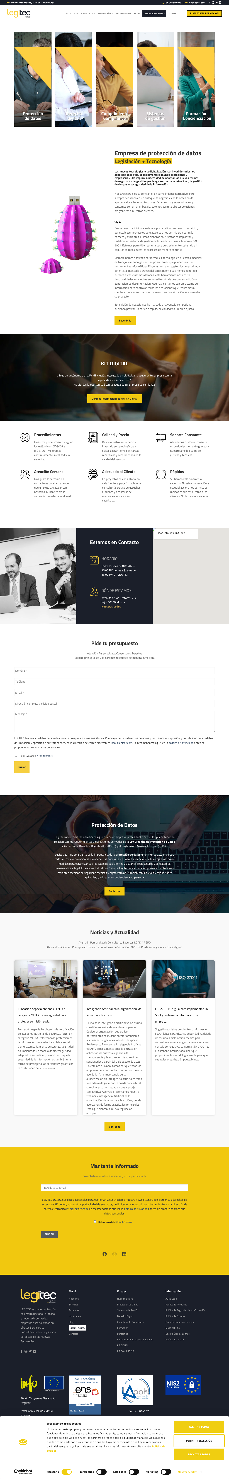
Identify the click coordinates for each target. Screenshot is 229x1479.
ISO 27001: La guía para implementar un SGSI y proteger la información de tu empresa (181, 1015)
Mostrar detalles (187, 1472)
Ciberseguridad (153, 13)
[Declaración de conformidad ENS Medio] (90, 1395)
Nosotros (72, 13)
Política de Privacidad (44, 755)
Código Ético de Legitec (177, 1334)
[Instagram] (114, 1254)
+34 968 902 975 (173, 2)
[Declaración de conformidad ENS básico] (138, 1390)
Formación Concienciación (197, 116)
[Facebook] (104, 1254)
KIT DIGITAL (122, 1345)
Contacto (175, 13)
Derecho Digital (125, 1316)
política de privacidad (181, 743)
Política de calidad (174, 1339)
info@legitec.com (197, 2)
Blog (137, 13)
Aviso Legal (171, 1298)
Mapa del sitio (172, 1328)
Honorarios (123, 13)
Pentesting (122, 1334)
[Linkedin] (124, 1254)
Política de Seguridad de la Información (185, 1310)
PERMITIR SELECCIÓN (199, 1441)
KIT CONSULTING (125, 1351)
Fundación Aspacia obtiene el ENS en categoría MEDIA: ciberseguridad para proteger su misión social (42, 1015)
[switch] (101, 1472)
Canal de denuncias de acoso (180, 1322)
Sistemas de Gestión (127, 1310)
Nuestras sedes (111, 606)
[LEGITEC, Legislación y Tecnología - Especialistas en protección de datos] (18, 13)
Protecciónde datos (33, 116)
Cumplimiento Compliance (114, 116)
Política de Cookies (175, 1316)
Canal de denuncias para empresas (135, 1339)
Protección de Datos (127, 1304)
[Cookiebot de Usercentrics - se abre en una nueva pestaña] (23, 1472)
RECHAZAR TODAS (199, 1454)
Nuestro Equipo (125, 1298)
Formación (104, 13)
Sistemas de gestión (155, 116)
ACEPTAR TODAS (199, 1427)
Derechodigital (74, 116)
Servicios (87, 13)
